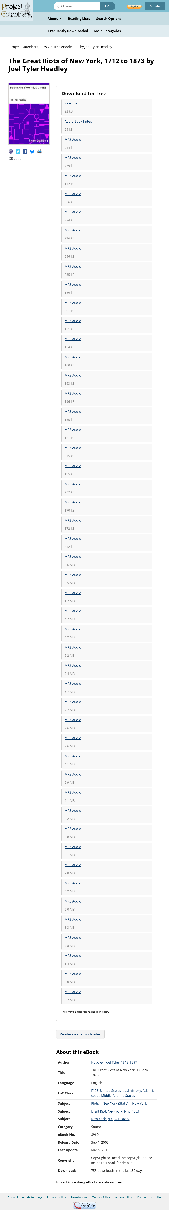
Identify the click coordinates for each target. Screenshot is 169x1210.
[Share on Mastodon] (11, 151)
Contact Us (144, 1197)
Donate (155, 6)
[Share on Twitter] (18, 151)
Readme (71, 103)
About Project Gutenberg (25, 1197)
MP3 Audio (73, 139)
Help (160, 1197)
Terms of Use (101, 1197)
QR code (14, 158)
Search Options (109, 18)
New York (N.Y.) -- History (110, 1119)
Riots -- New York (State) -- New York (119, 1103)
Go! (107, 6)
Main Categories (107, 31)
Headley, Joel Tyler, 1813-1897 (114, 1062)
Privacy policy (56, 1197)
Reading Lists (79, 18)
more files (82, 1011)
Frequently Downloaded (68, 31)
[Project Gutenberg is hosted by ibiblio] (84, 1207)
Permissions (79, 1197)
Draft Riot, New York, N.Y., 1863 (115, 1111)
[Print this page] (39, 151)
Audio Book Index (78, 121)
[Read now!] (29, 143)
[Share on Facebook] (25, 151)
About (55, 18)
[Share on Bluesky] (32, 151)
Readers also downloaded (80, 1034)
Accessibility (123, 1197)
